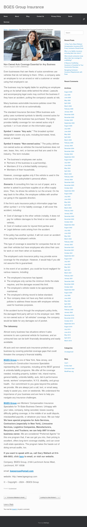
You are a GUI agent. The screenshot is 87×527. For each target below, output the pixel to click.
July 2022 (67, 230)
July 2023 (67, 196)
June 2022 (67, 233)
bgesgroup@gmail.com (22, 470)
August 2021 (68, 259)
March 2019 (68, 341)
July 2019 (67, 329)
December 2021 (69, 247)
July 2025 (67, 129)
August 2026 (68, 92)
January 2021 (68, 278)
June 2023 (67, 199)
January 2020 (68, 312)
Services (6, 22)
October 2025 (68, 120)
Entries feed (68, 366)
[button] (84, 19)
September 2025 (69, 123)
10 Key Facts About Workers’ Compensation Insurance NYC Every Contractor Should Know (73, 46)
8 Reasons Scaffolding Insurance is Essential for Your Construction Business (73, 65)
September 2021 (69, 256)
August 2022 (68, 227)
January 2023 (68, 213)
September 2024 (69, 157)
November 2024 (69, 151)
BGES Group (10, 359)
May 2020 (67, 301)
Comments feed (69, 368)
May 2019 (67, 335)
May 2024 (67, 168)
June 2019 (67, 332)
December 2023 (69, 182)
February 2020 (68, 310)
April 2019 (67, 338)
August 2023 (68, 194)
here (21, 456)
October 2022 (68, 222)
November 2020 (69, 284)
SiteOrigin (46, 523)
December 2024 (69, 148)
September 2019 (69, 324)
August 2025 (68, 126)
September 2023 (69, 191)
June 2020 (67, 298)
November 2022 (69, 219)
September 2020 (69, 290)
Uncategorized (13, 29)
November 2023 (69, 185)
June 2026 (67, 97)
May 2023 (67, 202)
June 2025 (67, 131)
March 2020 (68, 307)
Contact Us (40, 16)
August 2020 (68, 293)
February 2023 (68, 211)
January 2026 (68, 112)
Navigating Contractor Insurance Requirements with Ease (73, 72)
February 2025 (68, 143)
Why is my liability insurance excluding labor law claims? (73, 52)
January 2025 (68, 146)
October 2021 (68, 253)
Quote (70, 16)
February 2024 (68, 177)
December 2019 (69, 315)
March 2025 (68, 140)
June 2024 (67, 165)
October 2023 (68, 188)
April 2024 (67, 171)
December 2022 (69, 216)
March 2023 (68, 208)
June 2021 (67, 264)
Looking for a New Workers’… (49, 497)
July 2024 (67, 163)
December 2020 (69, 281)
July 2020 (67, 295)
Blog (27, 16)
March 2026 (68, 106)
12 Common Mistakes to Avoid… (15, 497)
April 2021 (67, 270)
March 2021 (68, 273)
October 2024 (68, 154)
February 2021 (68, 276)
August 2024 (68, 160)
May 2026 (67, 100)
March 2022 (68, 239)
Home (6, 16)
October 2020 (68, 287)
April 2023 (67, 205)
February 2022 (68, 242)
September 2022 (69, 225)
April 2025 (67, 137)
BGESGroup (24, 67)
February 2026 (68, 109)
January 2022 (68, 244)
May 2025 (67, 134)
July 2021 (67, 261)
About (17, 16)
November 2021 (69, 250)
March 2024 (68, 174)
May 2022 (67, 236)
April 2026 (67, 103)
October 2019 (68, 321)
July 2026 (67, 95)
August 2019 (68, 326)
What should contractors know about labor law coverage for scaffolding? (73, 58)
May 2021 (67, 267)
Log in (66, 363)
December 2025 (69, 114)
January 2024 (68, 179)
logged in (14, 509)
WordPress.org (69, 371)
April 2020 (67, 304)
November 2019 (69, 318)
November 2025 (69, 117)
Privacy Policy (56, 16)
